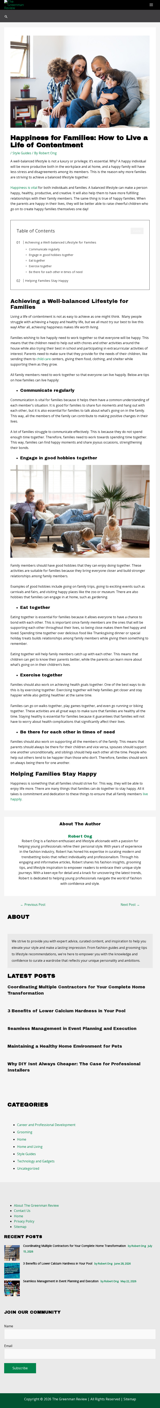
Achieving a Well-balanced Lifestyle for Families (60, 242)
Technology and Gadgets (36, 1161)
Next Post (130, 904)
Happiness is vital (23, 187)
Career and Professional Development (46, 1124)
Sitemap (20, 1226)
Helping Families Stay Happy (46, 280)
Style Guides (21, 153)
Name (8, 1326)
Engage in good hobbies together (51, 255)
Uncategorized (28, 1168)
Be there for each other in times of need (55, 272)
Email (8, 1346)
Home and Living (29, 1146)
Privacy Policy (24, 1221)
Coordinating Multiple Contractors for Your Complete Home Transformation (74, 1246)
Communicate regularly (44, 249)
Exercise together (40, 266)
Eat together (37, 260)
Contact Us (22, 1210)
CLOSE (137, 231)
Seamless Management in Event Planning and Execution (72, 1028)
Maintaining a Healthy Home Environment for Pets (65, 1046)
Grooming (24, 1132)
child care (43, 359)
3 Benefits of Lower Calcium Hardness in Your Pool (66, 1011)
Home (21, 1139)
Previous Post (32, 904)
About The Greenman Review (36, 1205)
